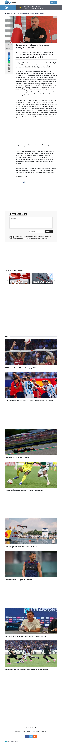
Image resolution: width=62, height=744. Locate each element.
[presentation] (10, 7)
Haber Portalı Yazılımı (12, 741)
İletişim (28, 731)
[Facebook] (9, 53)
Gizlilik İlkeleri (35, 731)
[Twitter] (9, 56)
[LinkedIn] (9, 59)
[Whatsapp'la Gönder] (9, 62)
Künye (23, 731)
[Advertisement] (36, 131)
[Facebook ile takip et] (27, 736)
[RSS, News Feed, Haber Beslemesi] (35, 736)
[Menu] (52, 2)
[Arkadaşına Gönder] (9, 65)
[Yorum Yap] (9, 70)
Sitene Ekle (43, 731)
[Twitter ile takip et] (31, 736)
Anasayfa (17, 731)
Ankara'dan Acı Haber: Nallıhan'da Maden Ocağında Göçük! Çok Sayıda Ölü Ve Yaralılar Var (33, 7)
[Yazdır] (9, 68)
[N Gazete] (10, 2)
